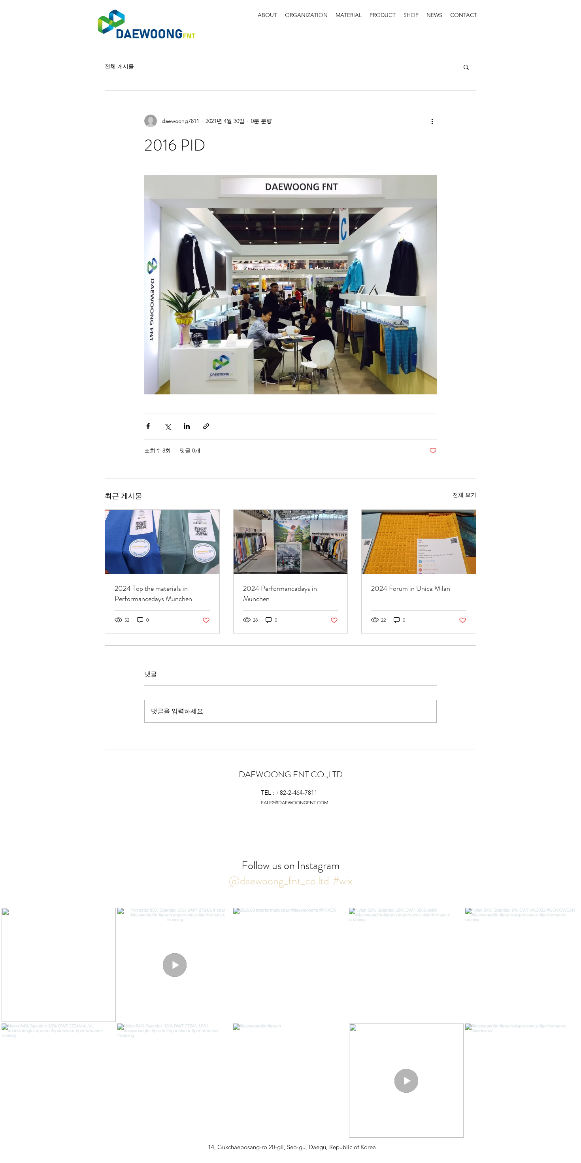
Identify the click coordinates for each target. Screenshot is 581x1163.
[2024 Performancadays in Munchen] (291, 542)
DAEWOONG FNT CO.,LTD (291, 774)
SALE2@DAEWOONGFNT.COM (294, 802)
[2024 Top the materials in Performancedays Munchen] (162, 542)
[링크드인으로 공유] (187, 426)
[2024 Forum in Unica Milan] (419, 542)
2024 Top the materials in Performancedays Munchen (153, 593)
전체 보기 (464, 494)
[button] (466, 67)
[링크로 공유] (206, 426)
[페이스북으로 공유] (148, 426)
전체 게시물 (119, 66)
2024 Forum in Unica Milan (410, 588)
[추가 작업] (432, 121)
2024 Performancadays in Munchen (280, 593)
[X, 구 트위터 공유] (167, 426)
